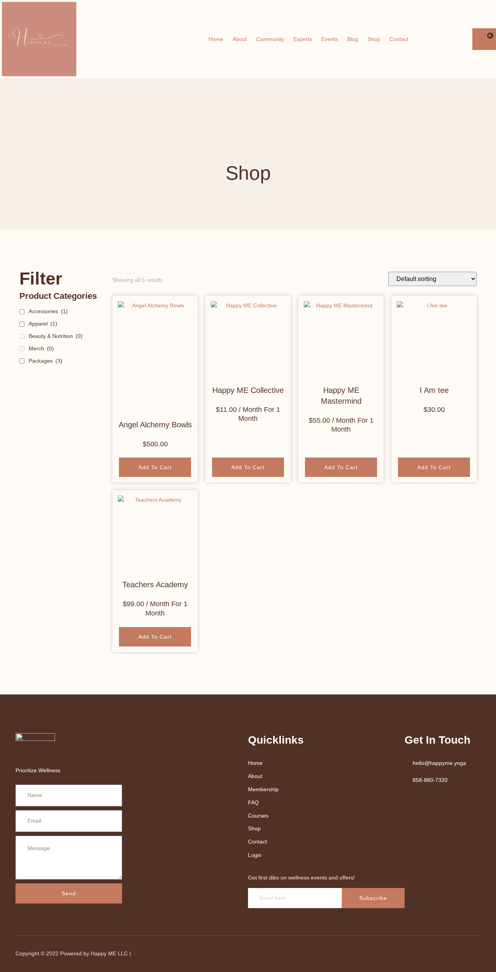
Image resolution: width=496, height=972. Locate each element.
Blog (352, 39)
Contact (398, 39)
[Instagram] (463, 39)
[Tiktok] (470, 953)
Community (270, 39)
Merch (41, 348)
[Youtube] (452, 39)
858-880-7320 (430, 780)
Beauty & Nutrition (56, 336)
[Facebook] (441, 39)
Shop (373, 39)
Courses (258, 816)
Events (329, 39)
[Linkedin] (430, 953)
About (239, 39)
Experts (302, 39)
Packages (45, 361)
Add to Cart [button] (248, 467)
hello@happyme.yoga (439, 763)
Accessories (48, 311)
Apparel (43, 324)
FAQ (253, 802)
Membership (263, 789)
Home (215, 39)
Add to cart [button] (155, 467)
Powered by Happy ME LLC (94, 953)
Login (255, 855)
